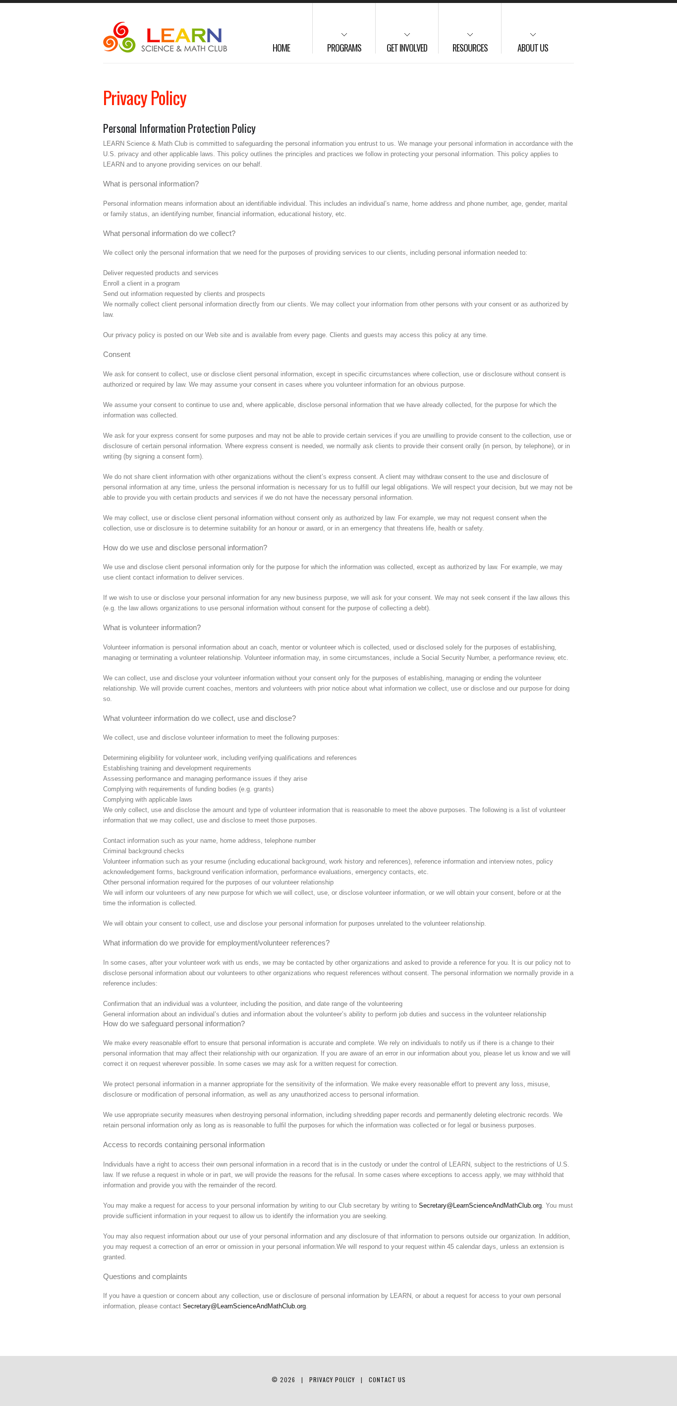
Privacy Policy (332, 1379)
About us (525, 43)
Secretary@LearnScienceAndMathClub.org (480, 1205)
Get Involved (401, 43)
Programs (337, 43)
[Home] (165, 37)
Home (281, 47)
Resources (463, 43)
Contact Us (387, 1379)
